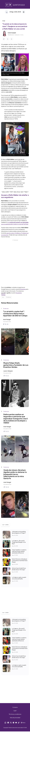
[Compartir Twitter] (7, 39)
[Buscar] (6, 12)
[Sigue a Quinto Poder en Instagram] (13, 722)
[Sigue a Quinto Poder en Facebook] (8, 722)
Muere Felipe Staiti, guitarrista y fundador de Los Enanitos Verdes (15, 365)
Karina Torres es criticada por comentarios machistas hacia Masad (19, 560)
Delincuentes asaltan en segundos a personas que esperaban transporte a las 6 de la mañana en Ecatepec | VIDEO (15, 418)
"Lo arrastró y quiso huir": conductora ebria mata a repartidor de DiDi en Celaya (15, 313)
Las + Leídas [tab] (5, 524)
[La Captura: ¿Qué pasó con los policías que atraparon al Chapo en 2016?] (6, 534)
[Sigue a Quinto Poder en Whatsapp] (5, 722)
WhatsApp (23, 289)
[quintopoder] (15, 5)
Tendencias (8, 297)
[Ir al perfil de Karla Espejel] (4, 33)
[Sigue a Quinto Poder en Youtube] (16, 722)
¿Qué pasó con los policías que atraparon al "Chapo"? (19, 532)
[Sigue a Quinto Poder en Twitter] (11, 722)
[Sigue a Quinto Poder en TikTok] (18, 722)
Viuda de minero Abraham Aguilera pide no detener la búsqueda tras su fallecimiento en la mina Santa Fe (15, 474)
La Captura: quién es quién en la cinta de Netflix (19, 578)
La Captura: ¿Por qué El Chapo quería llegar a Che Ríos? (19, 542)
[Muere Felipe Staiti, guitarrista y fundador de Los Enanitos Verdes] (15, 393)
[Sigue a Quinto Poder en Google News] (23, 722)
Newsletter (19, 293)
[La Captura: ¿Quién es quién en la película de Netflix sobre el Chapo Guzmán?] (6, 580)
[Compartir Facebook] (3, 39)
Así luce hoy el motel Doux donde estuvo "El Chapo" (19, 568)
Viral (3, 297)
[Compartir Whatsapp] (11, 39)
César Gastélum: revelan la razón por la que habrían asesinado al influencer (19, 551)
